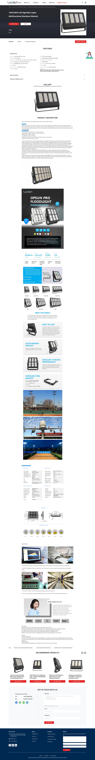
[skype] (27, 702)
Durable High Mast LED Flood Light (43, 647)
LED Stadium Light (51, 736)
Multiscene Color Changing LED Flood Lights (23, 647)
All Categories (50, 741)
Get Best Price (14, 24)
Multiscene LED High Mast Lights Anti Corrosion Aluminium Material (56, 676)
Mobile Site (46, 755)
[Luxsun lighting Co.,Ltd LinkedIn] (16, 745)
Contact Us (34, 741)
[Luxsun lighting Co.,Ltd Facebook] (10, 745)
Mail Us (25, 24)
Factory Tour (34, 736)
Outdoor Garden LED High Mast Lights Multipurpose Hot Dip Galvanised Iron (17, 676)
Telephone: (47, 715)
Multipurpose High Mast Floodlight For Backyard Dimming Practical (75, 676)
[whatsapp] (20, 702)
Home (10, 7)
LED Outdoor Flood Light (52, 739)
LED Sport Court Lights (51, 734)
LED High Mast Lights (21, 7)
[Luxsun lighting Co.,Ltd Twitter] (13, 745)
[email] (16, 702)
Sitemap (40, 755)
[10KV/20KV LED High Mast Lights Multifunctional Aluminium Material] (73, 22)
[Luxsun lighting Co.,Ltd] (12, 2)
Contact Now (49, 722)
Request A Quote (80, 41)
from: (46, 708)
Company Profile (35, 733)
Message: (47, 693)
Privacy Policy (53, 755)
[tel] (31, 702)
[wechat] (23, 702)
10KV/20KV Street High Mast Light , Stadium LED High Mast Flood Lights (38, 676)
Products (14, 7)
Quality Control (34, 738)
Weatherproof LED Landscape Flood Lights (63, 647)
